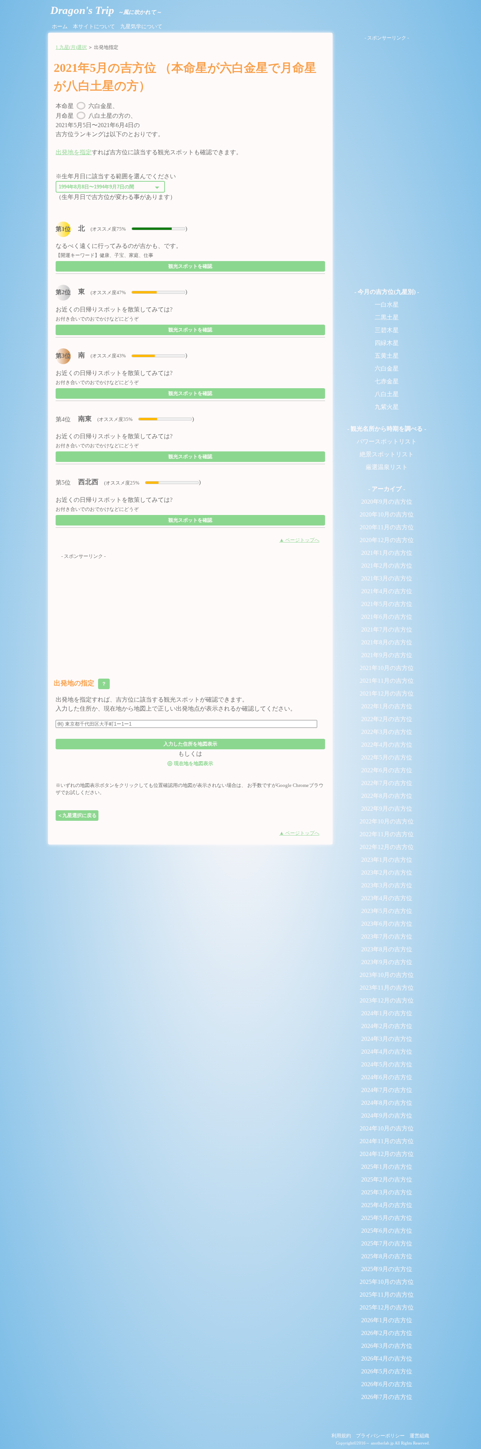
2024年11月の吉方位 (387, 1141)
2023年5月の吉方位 (386, 911)
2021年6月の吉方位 (386, 617)
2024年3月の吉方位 (386, 1039)
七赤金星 (387, 381)
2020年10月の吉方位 (387, 514)
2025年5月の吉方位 (386, 1218)
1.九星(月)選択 (71, 47)
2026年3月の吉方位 (386, 1346)
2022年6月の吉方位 (386, 770)
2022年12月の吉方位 (387, 847)
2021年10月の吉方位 (387, 668)
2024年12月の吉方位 (387, 1154)
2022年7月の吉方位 (386, 783)
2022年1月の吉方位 (386, 706)
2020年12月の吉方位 (387, 540)
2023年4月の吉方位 (386, 898)
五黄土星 (387, 355)
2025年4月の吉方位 (386, 1205)
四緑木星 (387, 343)
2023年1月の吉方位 (386, 860)
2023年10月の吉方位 (387, 975)
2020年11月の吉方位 (387, 527)
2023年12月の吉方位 (387, 1000)
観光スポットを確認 (190, 266)
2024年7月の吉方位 (386, 1090)
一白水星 (387, 304)
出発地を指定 (74, 152)
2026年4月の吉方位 (386, 1358)
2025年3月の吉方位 (386, 1192)
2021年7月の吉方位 (386, 629)
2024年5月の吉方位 (386, 1064)
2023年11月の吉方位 (387, 987)
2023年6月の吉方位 (386, 923)
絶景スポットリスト (387, 454)
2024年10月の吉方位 (387, 1128)
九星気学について (141, 26)
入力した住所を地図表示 (190, 744)
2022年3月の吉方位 (386, 732)
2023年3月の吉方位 (386, 885)
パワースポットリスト (387, 441)
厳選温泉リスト (387, 467)
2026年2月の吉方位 (386, 1333)
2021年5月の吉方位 (386, 604)
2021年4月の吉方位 (386, 591)
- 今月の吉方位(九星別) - (386, 292)
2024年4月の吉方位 (386, 1051)
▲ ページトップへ (299, 540)
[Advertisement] (190, 612)
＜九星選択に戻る (77, 815)
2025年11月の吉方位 (387, 1294)
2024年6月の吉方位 (386, 1077)
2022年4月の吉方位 (386, 744)
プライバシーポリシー (380, 1435)
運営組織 (419, 1435)
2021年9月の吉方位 (386, 655)
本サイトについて (94, 26)
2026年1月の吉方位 (386, 1320)
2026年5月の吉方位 (386, 1371)
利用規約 (341, 1435)
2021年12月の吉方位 (387, 693)
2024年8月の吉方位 (386, 1103)
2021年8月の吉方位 (386, 642)
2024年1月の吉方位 (386, 1013)
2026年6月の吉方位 (386, 1384)
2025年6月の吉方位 (386, 1230)
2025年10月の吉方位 (387, 1282)
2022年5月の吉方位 (386, 757)
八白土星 (387, 394)
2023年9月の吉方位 (386, 962)
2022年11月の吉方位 (387, 834)
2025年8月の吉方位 (386, 1256)
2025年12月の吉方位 (387, 1307)
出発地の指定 (81, 683)
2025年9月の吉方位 (386, 1269)
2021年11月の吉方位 (387, 680)
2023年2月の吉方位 (386, 872)
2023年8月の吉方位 (386, 949)
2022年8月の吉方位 (386, 796)
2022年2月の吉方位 (386, 719)
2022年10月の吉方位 (387, 821)
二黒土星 (387, 317)
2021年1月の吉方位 (386, 553)
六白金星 (387, 368)
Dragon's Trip (106, 10)
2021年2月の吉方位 (386, 565)
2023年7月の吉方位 (386, 936)
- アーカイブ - (386, 489)
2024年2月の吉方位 (386, 1026)
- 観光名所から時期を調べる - (386, 428)
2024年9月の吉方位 (386, 1115)
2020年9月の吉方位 (386, 501)
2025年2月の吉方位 (386, 1179)
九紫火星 (387, 407)
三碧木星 (387, 330)
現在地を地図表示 (190, 763)
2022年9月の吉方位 (386, 808)
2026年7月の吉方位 (386, 1397)
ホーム (60, 26)
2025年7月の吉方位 (386, 1243)
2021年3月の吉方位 (386, 578)
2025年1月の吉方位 (386, 1166)
